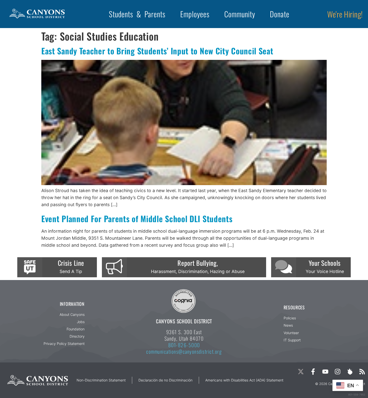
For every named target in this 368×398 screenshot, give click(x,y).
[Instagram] (337, 371)
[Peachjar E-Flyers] (350, 371)
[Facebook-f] (313, 371)
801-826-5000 (184, 345)
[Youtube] (325, 371)
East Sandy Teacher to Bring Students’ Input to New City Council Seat (157, 51)
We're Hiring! (345, 14)
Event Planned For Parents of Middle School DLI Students (137, 218)
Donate (279, 14)
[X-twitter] (301, 371)
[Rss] (362, 371)
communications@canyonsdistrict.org (184, 351)
